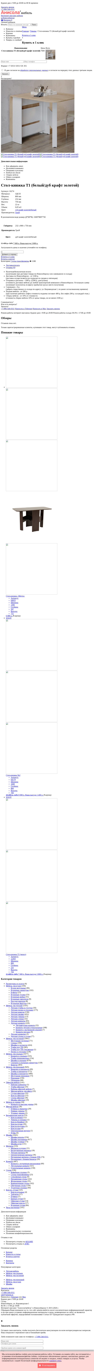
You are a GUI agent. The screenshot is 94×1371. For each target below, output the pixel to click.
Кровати (9, 1161)
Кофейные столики (19, 1172)
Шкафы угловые (17, 1142)
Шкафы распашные (19, 1139)
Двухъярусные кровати (25, 1025)
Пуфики (14, 1196)
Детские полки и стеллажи (22, 1010)
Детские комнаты (18, 1021)
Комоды (14, 1065)
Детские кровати (18, 1023)
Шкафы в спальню (18, 1060)
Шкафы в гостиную (19, 1045)
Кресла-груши (17, 1124)
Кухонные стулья (18, 1205)
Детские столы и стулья (20, 1036)
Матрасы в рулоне (18, 1148)
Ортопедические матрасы (21, 1155)
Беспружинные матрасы (21, 1150)
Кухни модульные (18, 988)
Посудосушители (18, 1001)
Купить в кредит (8, 259)
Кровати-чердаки (23, 1032)
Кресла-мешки (17, 1117)
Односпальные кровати (20, 1168)
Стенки (14, 1043)
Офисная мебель (13, 1082)
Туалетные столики (19, 1188)
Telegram (14, 1297)
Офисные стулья (17, 1201)
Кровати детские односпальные (29, 1028)
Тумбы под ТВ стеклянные (22, 1049)
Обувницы (15, 1080)
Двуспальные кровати (20, 1166)
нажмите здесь (55, 1361)
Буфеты (14, 992)
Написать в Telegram (23, 309)
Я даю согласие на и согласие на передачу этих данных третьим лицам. (47, 70)
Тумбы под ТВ (17, 1047)
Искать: (4, 25)
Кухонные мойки (18, 997)
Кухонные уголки (18, 995)
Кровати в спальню (19, 1056)
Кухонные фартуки (19, 1003)
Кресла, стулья (12, 1190)
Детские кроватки (18, 1034)
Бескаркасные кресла (15, 1115)
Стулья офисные (17, 1093)
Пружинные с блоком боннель (23, 1159)
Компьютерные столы (20, 1183)
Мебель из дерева (13, 1102)
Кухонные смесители (19, 999)
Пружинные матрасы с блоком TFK (26, 1157)
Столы (8, 1170)
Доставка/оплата (13, 265)
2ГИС (26, 1244)
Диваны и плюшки (19, 1120)
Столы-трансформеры (20, 261)
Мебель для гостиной (15, 1038)
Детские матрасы (18, 1153)
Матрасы (9, 1146)
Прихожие (15, 1078)
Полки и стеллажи (18, 1052)
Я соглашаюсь (48, 1365)
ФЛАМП (29, 1242)
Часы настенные (13, 1207)
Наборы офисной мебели (21, 1089)
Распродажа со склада (15, 984)
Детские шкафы (17, 1014)
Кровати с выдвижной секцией (29, 1030)
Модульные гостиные (20, 1041)
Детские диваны (17, 1017)
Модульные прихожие (20, 1076)
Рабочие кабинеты (18, 1085)
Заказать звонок (7, 7)
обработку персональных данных (34, 70)
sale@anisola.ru (7, 1295)
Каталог (9, 1252)
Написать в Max (39, 309)
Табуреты (15, 1194)
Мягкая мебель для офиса (21, 1091)
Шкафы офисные (18, 1100)
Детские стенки (17, 1019)
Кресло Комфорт (18, 1122)
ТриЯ (17, 212)
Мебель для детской (14, 1006)
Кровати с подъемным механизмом (25, 1164)
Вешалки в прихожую (20, 1069)
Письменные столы (19, 1179)
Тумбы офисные (17, 1087)
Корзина (7, 20)
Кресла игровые (17, 1192)
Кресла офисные (18, 1096)
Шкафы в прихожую (19, 1074)
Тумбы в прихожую (19, 1071)
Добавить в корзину (9, 254)
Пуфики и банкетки (19, 1109)
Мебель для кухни (13, 986)
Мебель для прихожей (15, 1067)
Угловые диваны (18, 1113)
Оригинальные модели (20, 1131)
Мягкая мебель (12, 1107)
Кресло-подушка (18, 1126)
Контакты (10, 1263)
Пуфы (13, 1133)
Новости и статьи (13, 1254)
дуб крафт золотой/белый (25, 210)
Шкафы (9, 1135)
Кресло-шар (16, 1128)
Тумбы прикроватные (20, 1058)
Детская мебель (12, 1271)
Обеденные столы (18, 1185)
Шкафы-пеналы (17, 1137)
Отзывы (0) (10, 267)
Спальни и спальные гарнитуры (24, 1063)
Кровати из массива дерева (22, 1104)
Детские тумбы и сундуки (22, 1008)
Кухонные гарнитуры (20, 990)
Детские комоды (17, 1012)
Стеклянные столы (19, 1177)
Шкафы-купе (16, 1144)
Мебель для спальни (14, 1054)
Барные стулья (17, 1199)
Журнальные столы (19, 1181)
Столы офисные (17, 1098)
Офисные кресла (18, 1203)
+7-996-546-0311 (8, 9)
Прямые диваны (17, 1111)
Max (24, 1297)
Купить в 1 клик (29, 35)
